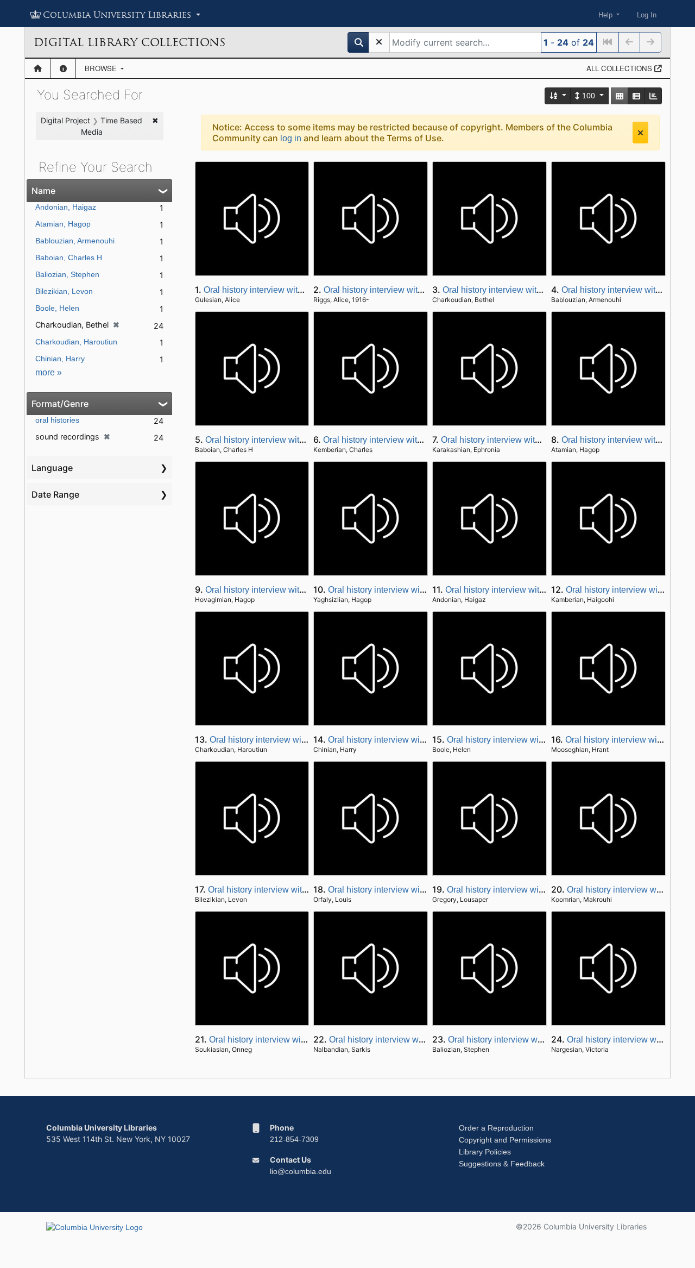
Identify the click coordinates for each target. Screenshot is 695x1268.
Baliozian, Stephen (67, 274)
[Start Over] (379, 42)
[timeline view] (653, 95)
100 (588, 95)
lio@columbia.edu (300, 1171)
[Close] (640, 132)
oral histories (57, 420)
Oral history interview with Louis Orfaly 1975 (412, 889)
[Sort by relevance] (558, 95)
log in (290, 138)
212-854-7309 (294, 1139)
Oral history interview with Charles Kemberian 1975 (422, 439)
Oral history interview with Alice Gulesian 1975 (293, 289)
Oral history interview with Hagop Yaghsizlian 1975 (426, 589)
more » (48, 372)
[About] (63, 68)
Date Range (55, 494)
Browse (102, 68)
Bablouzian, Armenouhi (75, 240)
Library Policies (485, 1151)
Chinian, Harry (60, 358)
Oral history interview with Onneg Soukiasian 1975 (306, 1039)
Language (52, 467)
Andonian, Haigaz (65, 207)
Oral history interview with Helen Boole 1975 (532, 739)
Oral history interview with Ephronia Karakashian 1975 (545, 439)
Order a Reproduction (496, 1127)
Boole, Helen (57, 308)
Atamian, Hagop (63, 223)
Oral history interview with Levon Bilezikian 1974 (301, 889)
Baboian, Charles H (68, 257)
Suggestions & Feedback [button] (502, 1163)
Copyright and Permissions (505, 1139)
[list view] (636, 95)
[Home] (37, 68)
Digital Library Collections (129, 42)
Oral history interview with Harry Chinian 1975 (416, 739)
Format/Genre (60, 403)
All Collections (620, 68)
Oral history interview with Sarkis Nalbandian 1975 (426, 1039)
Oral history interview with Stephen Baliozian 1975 (545, 1039)
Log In (646, 15)
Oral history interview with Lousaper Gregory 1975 (543, 889)
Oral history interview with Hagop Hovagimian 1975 (304, 589)
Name (43, 190)
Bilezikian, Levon (64, 291)
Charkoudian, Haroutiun (76, 341)
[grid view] (619, 95)
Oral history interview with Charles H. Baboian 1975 (304, 439)
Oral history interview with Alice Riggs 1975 (407, 289)
